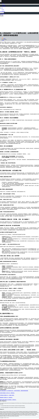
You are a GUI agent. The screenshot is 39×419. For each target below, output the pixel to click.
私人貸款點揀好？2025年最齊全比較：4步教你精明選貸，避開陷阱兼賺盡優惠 (14, 390)
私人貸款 (3, 6)
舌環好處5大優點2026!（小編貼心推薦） (7, 395)
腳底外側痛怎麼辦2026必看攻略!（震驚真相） (8, 399)
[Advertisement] (19, 24)
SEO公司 (3, 5)
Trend (3, 9)
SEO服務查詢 (2, 11)
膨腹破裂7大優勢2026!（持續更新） (6, 397)
